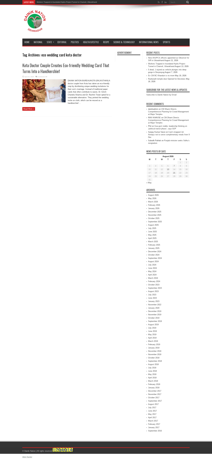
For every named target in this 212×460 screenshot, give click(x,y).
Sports (166, 42)
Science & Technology (124, 42)
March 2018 (153, 381)
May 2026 (152, 198)
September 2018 (155, 361)
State (49, 42)
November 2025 (154, 215)
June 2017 (152, 411)
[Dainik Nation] (35, 29)
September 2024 (155, 258)
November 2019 (154, 314)
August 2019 (153, 324)
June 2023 (152, 298)
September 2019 (155, 321)
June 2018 (152, 371)
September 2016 (155, 431)
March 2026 (153, 202)
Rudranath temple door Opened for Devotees (166, 79)
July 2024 (152, 265)
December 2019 (154, 311)
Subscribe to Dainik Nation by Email (161, 95)
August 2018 (153, 364)
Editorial (61, 42)
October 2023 (153, 285)
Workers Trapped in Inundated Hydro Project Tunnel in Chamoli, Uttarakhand (67, 2)
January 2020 (153, 308)
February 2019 (154, 344)
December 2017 (154, 391)
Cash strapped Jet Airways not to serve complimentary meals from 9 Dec (169, 134)
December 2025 (154, 212)
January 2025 (153, 248)
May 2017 (152, 414)
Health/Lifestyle (91, 42)
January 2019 (153, 348)
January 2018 (153, 388)
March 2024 (153, 278)
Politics (75, 42)
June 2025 (152, 232)
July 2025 (152, 228)
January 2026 (153, 208)
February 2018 (154, 384)
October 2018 (153, 358)
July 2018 (152, 368)
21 (174, 173)
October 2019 (153, 318)
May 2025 (152, 235)
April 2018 (152, 378)
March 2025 (153, 241)
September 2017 (155, 401)
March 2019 (153, 341)
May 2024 (152, 271)
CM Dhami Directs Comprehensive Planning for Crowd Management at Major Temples (168, 111)
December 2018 (154, 351)
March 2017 (153, 421)
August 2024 (153, 261)
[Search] (187, 2)
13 (168, 169)
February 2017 (154, 424)
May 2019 (152, 334)
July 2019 (152, 328)
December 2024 (154, 251)
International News (148, 42)
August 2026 (153, 195)
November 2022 (154, 305)
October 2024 (153, 255)
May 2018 (152, 374)
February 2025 (154, 245)
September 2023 (155, 288)
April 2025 (152, 238)
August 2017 (153, 404)
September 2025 (155, 222)
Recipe (106, 42)
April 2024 (152, 275)
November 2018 (154, 354)
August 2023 (153, 291)
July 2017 (152, 407)
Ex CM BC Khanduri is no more (161, 75)
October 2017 (153, 397)
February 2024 (154, 281)
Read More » (28, 109)
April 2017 (152, 417)
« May (149, 183)
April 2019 (152, 338)
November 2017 (154, 394)
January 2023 (153, 301)
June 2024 (152, 268)
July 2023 (152, 295)
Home (26, 42)
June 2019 (152, 331)
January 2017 (153, 427)
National (38, 42)
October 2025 (153, 218)
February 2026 (154, 205)
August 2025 (153, 225)
